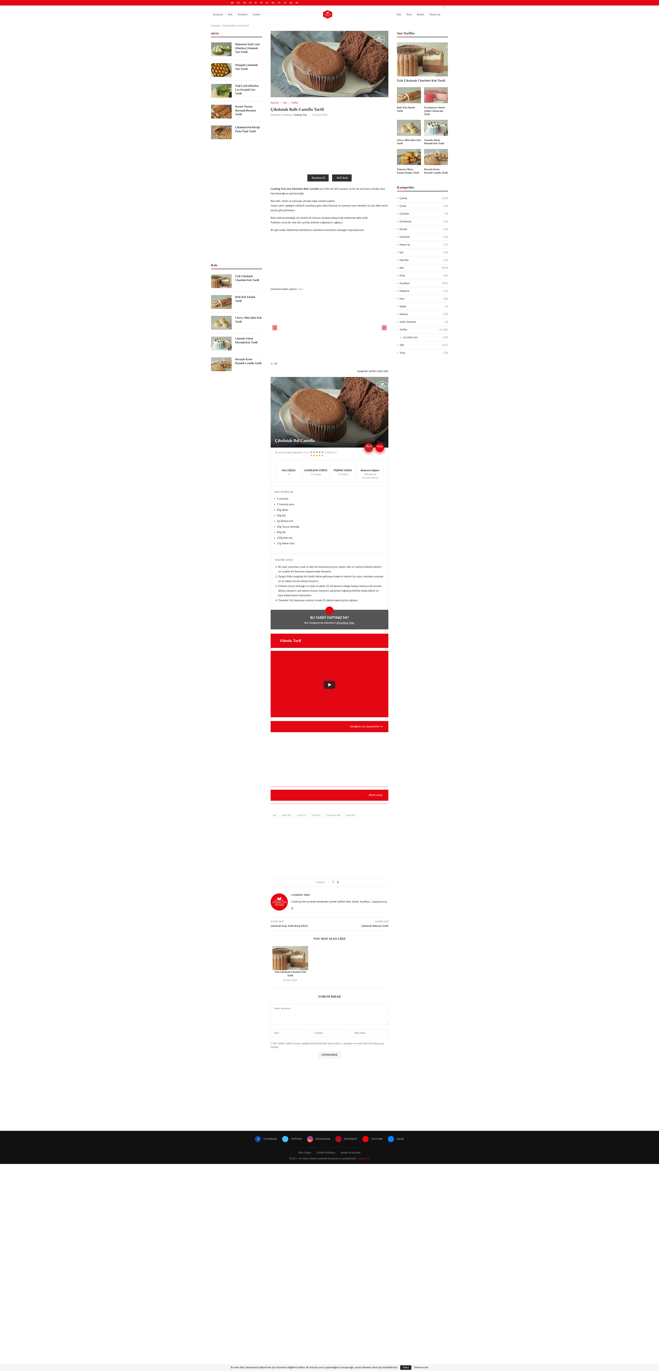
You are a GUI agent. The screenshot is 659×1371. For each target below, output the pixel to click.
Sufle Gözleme (424, 322)
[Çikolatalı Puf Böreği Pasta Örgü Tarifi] (221, 132)
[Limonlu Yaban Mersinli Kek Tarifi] (436, 128)
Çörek (424, 206)
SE (267, 3)
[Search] (444, 16)
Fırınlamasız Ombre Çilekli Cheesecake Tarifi (434, 111)
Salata (424, 306)
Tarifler (424, 329)
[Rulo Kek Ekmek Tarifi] (409, 95)
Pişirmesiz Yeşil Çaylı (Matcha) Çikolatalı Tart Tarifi (247, 48)
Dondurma (424, 221)
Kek (230, 14)
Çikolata (316, 815)
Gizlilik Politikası (325, 1152)
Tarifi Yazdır (342, 178)
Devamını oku (421, 1367)
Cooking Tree (300, 115)
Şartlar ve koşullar (350, 1152)
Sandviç (424, 314)
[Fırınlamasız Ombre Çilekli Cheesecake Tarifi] (436, 95)
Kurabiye (243, 14)
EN (238, 3)
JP (285, 3)
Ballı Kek (286, 815)
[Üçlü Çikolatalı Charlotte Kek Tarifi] (290, 958)
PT (261, 3)
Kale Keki (350, 815)
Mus (424, 299)
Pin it (369, 446)
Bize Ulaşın (304, 1152)
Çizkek (256, 14)
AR (291, 3)
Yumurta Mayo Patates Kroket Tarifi (408, 171)
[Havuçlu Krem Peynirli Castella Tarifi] (436, 157)
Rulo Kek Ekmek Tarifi (406, 109)
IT (256, 3)
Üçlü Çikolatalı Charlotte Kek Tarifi (421, 80)
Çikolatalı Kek (333, 815)
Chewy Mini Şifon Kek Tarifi (409, 142)
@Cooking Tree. (346, 623)
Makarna (424, 291)
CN (279, 3)
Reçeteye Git (318, 178)
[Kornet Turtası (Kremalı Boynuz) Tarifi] (221, 111)
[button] (274, 327)
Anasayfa (218, 14)
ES (250, 3)
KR (232, 3)
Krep (424, 275)
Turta (409, 14)
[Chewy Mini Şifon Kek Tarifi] (409, 128)
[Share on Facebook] (337, 882)
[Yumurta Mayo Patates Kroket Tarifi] (409, 157)
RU (297, 3)
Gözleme (424, 237)
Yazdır (380, 446)
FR (244, 3)
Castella (301, 815)
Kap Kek (424, 260)
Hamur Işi (435, 14)
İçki (424, 252)
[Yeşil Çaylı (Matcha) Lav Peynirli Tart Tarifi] (221, 91)
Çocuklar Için (425, 337)
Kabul (406, 1367)
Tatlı (398, 14)
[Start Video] (330, 685)
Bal (274, 815)
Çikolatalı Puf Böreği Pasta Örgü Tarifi (247, 129)
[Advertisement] (330, 145)
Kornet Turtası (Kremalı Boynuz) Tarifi (245, 110)
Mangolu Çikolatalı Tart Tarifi (246, 67)
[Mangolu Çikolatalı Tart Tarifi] (221, 70)
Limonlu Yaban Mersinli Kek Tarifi (434, 142)
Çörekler (424, 214)
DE (273, 3)
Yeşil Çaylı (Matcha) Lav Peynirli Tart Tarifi (247, 89)
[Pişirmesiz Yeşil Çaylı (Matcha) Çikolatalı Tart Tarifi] (221, 49)
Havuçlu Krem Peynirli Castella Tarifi (436, 171)
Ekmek (420, 14)
